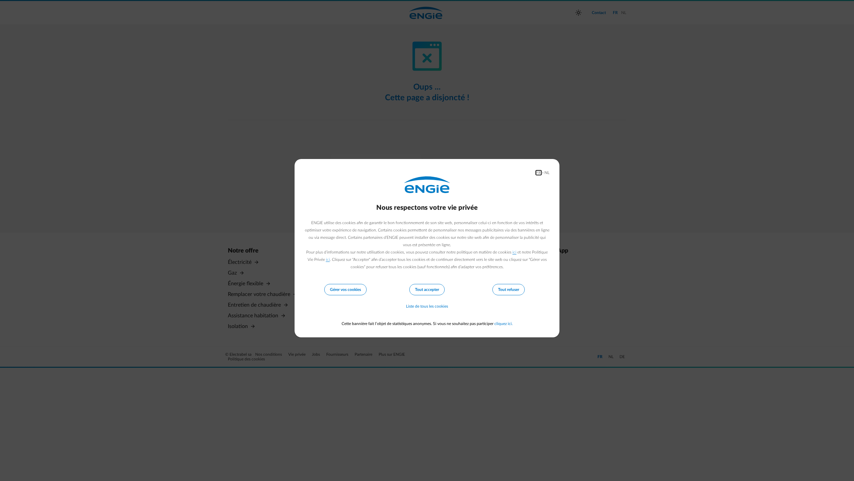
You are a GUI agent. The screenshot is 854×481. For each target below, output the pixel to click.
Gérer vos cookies (345, 290)
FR (538, 173)
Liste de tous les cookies (427, 306)
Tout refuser (508, 290)
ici (514, 252)
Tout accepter (427, 290)
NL (546, 173)
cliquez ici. (503, 324)
